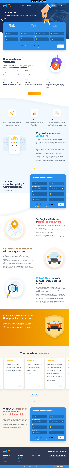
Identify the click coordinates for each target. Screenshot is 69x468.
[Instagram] (51, 456)
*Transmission (8, 36)
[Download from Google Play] (42, 1)
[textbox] (57, 33)
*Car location (38, 36)
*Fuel (51, 31)
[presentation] (32, 394)
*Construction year (39, 31)
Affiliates (5, 461)
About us (5, 457)
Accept (57, 466)
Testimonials (6, 460)
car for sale (9, 322)
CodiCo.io (42, 464)
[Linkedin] (59, 456)
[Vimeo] (65, 456)
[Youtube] (54, 456)
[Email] (62, 456)
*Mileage (22, 36)
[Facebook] (57, 456)
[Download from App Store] (34, 1)
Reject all (62, 466)
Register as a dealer (53, 451)
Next (60, 46)
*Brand (6, 31)
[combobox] (57, 33)
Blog (4, 458)
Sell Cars (22, 5)
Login (53, 5)
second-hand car (41, 231)
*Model (21, 31)
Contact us (28, 5)
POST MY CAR (34, 93)
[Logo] (9, 5)
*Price (51, 36)
